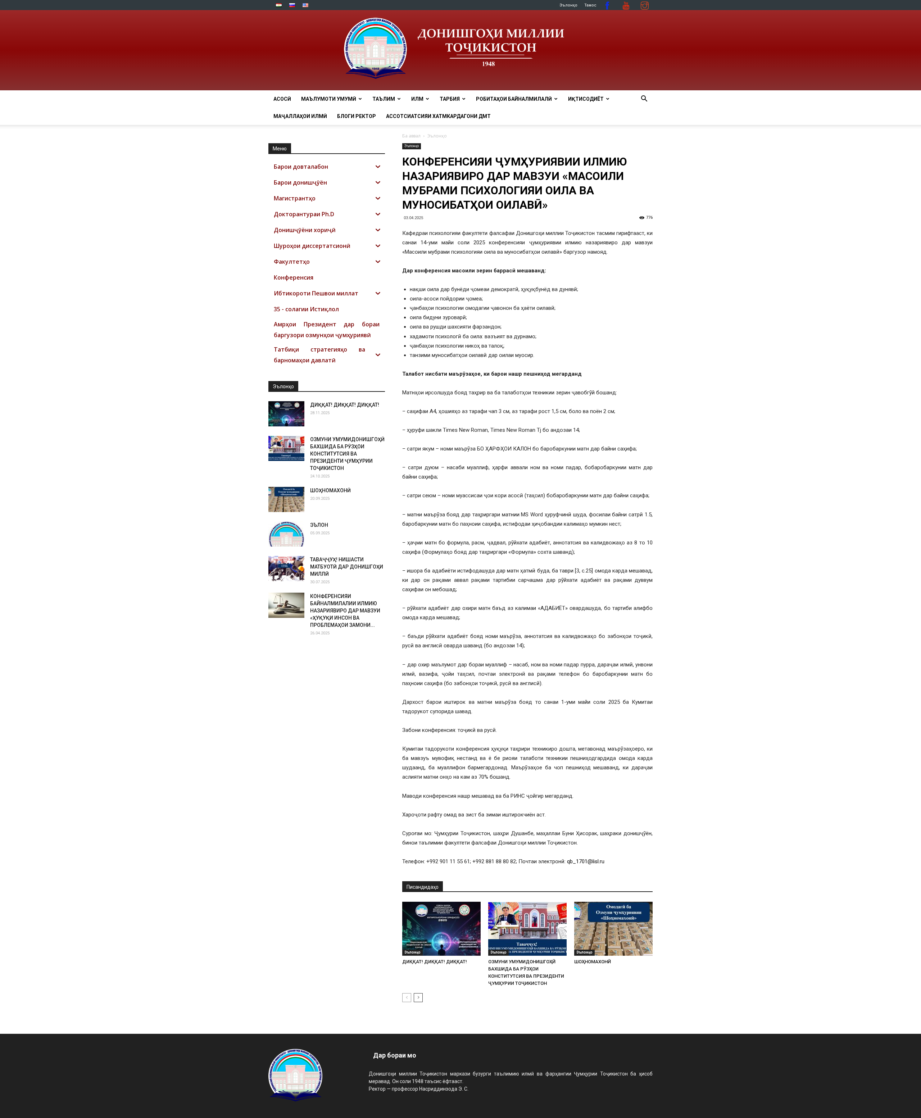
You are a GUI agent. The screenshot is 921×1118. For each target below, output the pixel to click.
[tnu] (460, 50)
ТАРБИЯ (450, 99)
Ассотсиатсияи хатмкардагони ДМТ (438, 116)
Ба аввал (411, 136)
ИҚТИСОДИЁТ (586, 99)
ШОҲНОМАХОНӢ (592, 961)
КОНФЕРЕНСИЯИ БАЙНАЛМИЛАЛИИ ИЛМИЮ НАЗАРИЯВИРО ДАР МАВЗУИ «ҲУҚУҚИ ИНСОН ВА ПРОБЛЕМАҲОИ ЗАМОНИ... (345, 610)
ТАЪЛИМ (383, 99)
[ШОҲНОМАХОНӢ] (613, 929)
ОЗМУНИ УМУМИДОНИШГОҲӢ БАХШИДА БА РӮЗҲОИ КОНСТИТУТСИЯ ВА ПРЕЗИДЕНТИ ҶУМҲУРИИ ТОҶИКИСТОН (347, 453)
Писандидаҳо (423, 887)
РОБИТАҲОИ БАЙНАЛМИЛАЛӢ (514, 99)
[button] (644, 99)
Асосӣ (282, 99)
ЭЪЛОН (319, 525)
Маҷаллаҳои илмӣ (300, 116)
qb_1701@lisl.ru (585, 861)
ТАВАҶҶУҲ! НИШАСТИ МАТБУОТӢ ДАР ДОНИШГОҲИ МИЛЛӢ (346, 567)
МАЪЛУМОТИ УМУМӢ (328, 99)
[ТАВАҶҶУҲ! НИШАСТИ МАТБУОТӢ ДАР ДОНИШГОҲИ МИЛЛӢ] (286, 568)
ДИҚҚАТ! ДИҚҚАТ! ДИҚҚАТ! (434, 961)
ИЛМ (417, 99)
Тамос (590, 5)
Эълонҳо (568, 5)
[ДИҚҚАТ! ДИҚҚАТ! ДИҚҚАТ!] (441, 929)
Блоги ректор (356, 116)
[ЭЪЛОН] (286, 534)
